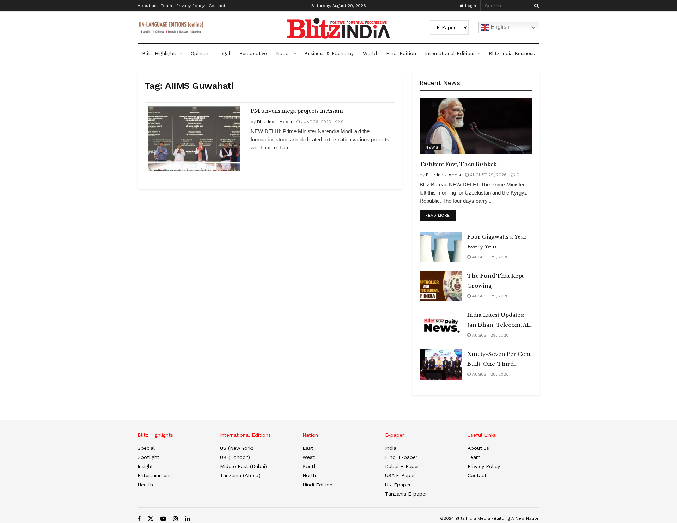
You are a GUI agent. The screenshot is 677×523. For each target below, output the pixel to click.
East (308, 448)
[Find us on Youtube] (163, 519)
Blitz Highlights (160, 53)
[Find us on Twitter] (150, 519)
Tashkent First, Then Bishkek (458, 164)
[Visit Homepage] (338, 28)
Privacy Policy (190, 5)
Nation (284, 53)
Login (470, 5)
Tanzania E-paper (406, 494)
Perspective (253, 53)
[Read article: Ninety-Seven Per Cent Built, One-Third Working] (441, 364)
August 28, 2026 (490, 374)
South (310, 466)
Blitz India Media (274, 121)
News (432, 147)
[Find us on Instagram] (175, 519)
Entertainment (154, 475)
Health (145, 484)
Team (166, 5)
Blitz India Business (512, 53)
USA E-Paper (400, 475)
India (390, 448)
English (499, 27)
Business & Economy (329, 53)
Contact (217, 5)
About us (147, 5)
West (309, 457)
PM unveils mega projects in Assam (297, 110)
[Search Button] (535, 5)
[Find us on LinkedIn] (187, 519)
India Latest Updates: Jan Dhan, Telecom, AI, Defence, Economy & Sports (498, 321)
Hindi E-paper (401, 457)
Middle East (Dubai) (243, 466)
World (370, 53)
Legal (223, 53)
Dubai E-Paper (402, 466)
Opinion (199, 53)
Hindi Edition (401, 53)
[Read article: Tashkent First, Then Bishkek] (476, 126)
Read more (440, 215)
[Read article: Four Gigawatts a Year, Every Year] (441, 247)
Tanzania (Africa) (240, 475)
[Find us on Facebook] (139, 519)
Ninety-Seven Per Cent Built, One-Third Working (499, 360)
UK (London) (235, 457)
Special (146, 448)
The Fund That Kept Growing (495, 280)
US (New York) (237, 448)
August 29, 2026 (488, 174)
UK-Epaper (398, 484)
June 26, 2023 (315, 121)
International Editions (450, 53)
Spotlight (148, 457)
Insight (145, 466)
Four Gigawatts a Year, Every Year (497, 241)
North (309, 475)
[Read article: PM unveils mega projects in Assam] (194, 139)
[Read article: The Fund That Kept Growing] (441, 286)
